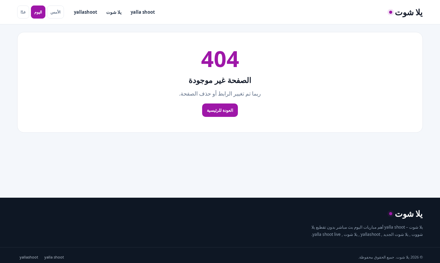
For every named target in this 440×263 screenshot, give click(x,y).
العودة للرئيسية (220, 110)
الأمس (55, 11)
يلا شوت (114, 12)
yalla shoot (143, 12)
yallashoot (85, 12)
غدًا (23, 11)
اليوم (38, 11)
